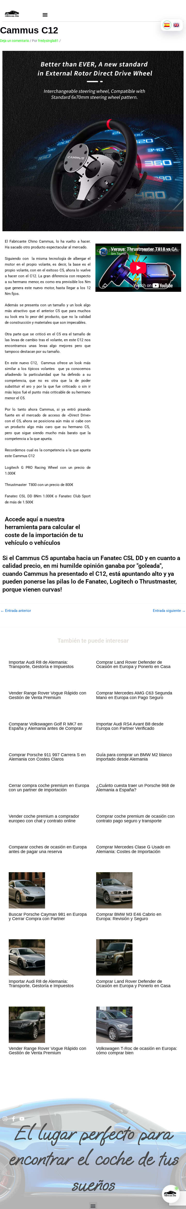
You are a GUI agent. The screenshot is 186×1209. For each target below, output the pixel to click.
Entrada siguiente (169, 611)
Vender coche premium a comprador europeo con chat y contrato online (44, 818)
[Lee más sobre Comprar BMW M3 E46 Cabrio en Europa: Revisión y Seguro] (114, 890)
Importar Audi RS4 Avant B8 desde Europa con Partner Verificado (129, 726)
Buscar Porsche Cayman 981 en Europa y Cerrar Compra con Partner (48, 916)
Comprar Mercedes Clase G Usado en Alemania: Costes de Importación (133, 849)
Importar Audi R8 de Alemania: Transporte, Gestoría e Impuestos (41, 664)
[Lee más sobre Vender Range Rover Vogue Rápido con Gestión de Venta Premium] (27, 1024)
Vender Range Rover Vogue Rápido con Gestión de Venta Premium (47, 695)
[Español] (167, 25)
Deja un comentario (14, 41)
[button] (45, 15)
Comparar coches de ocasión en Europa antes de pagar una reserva (48, 849)
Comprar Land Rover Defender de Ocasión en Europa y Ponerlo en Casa (133, 664)
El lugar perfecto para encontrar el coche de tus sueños (93, 1158)
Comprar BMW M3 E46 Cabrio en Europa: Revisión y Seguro (128, 916)
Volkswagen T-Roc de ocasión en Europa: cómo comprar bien (136, 1050)
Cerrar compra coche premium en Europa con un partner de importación (49, 787)
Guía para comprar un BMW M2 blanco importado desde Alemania (134, 757)
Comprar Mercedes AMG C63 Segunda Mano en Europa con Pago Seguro (134, 695)
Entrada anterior (15, 611)
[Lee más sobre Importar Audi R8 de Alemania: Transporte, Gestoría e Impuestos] (27, 957)
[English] (176, 25)
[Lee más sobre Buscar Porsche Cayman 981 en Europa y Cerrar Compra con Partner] (27, 890)
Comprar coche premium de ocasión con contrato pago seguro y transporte (135, 818)
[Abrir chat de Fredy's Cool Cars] (171, 1194)
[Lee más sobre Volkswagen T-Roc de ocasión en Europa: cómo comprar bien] (114, 1024)
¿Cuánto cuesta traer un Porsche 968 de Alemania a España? (135, 787)
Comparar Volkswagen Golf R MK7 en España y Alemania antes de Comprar (45, 726)
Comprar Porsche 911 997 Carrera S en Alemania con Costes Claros (47, 757)
